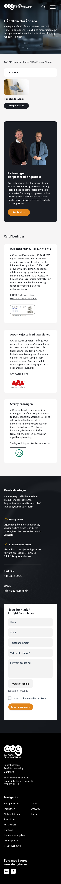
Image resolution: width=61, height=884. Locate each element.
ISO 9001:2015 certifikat (23, 295)
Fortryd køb (10, 824)
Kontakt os (19, 212)
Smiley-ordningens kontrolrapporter (30, 443)
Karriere (35, 814)
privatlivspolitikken (37, 698)
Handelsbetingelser (14, 835)
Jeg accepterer (30, 698)
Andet (26, 62)
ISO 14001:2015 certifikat (23, 298)
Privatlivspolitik (12, 845)
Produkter (15, 62)
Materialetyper (12, 814)
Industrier (9, 808)
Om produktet (16, 106)
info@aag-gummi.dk (16, 590)
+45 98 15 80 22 (13, 576)
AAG (6, 62)
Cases (34, 803)
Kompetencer (11, 803)
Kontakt (8, 829)
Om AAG (35, 808)
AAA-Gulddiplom (19, 373)
